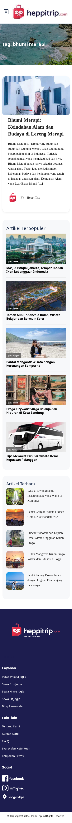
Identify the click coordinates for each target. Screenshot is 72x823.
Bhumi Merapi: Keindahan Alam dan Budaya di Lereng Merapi (36, 127)
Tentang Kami (11, 726)
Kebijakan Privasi (13, 756)
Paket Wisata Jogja (14, 676)
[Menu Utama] (6, 11)
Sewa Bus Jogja (12, 684)
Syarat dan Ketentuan (16, 748)
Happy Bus (8, 656)
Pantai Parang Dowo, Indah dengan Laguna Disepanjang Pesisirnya (44, 580)
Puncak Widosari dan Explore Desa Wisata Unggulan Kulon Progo (45, 538)
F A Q (5, 741)
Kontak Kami (10, 733)
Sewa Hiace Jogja (13, 691)
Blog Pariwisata (12, 706)
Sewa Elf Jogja (11, 699)
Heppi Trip (33, 197)
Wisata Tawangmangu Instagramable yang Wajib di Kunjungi (44, 495)
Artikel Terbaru (20, 483)
